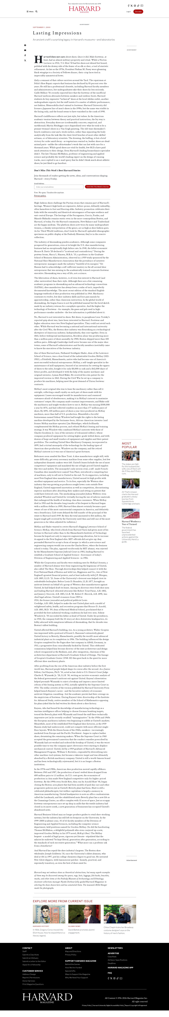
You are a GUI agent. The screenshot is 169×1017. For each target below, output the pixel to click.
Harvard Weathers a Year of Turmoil (131, 523)
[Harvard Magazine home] (84, 9)
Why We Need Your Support (76, 977)
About (68, 948)
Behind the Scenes (72, 964)
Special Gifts (70, 971)
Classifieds (112, 957)
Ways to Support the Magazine (77, 974)
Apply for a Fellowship (31, 965)
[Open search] (36, 11)
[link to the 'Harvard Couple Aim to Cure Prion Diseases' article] (131, 456)
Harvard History (41, 926)
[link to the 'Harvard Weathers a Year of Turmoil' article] (131, 514)
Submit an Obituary (30, 958)
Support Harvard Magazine (80, 961)
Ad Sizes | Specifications (117, 960)
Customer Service (32, 971)
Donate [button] (138, 11)
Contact (27, 948)
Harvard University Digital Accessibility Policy (108, 1005)
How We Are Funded (73, 967)
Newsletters (115, 948)
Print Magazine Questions (33, 984)
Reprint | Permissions (31, 977)
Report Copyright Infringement (136, 1005)
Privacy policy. (40, 195)
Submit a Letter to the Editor (34, 961)
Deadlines (112, 963)
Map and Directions (73, 951)
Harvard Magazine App (120, 967)
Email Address (39, 183)
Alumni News (74, 926)
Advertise (113, 953)
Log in (128, 11)
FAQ (110, 973)
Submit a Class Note (30, 955)
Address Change (29, 974)
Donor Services (28, 981)
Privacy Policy (70, 955)
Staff (24, 951)
